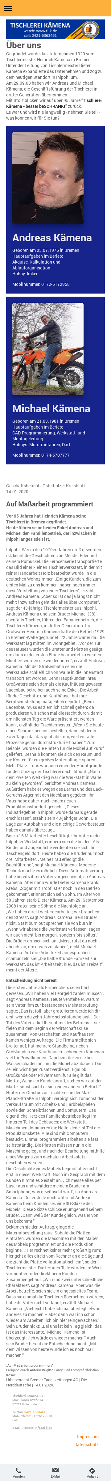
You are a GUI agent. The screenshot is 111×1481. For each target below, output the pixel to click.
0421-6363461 (35, 1412)
